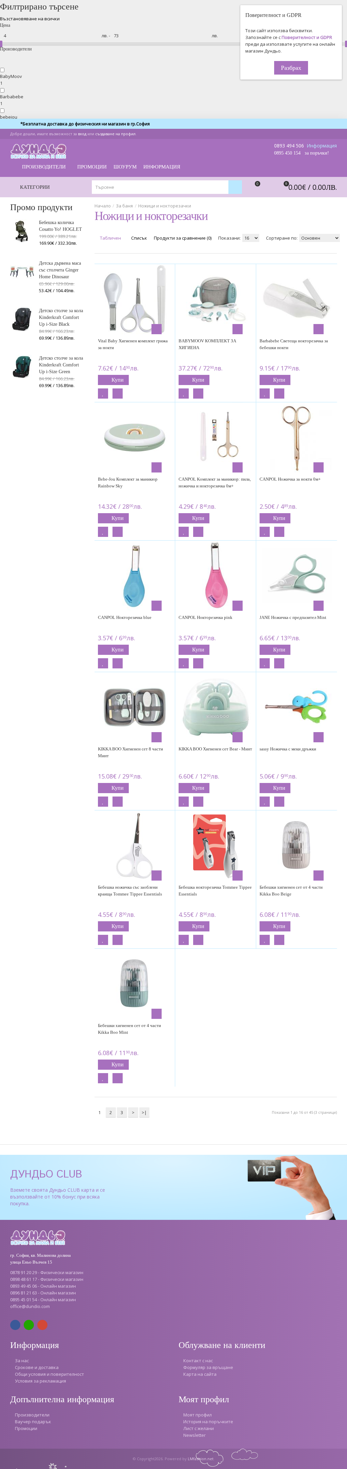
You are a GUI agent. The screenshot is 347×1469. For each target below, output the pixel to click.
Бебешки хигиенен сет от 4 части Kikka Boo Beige (291, 891)
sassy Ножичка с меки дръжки (288, 748)
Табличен (110, 238)
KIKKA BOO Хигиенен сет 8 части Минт (130, 752)
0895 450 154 (287, 153)
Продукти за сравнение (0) (182, 238)
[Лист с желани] (103, 393)
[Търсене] (235, 187)
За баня (124, 206)
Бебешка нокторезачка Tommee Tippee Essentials (215, 891)
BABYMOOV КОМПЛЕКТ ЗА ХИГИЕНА (207, 344)
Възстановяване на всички (30, 19)
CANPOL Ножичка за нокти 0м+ (290, 479)
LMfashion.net (200, 1458)
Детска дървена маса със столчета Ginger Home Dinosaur (60, 270)
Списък (138, 238)
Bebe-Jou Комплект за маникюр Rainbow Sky (128, 482)
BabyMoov (11, 76)
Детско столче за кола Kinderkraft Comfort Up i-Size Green (61, 365)
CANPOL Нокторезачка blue (124, 617)
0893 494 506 (289, 145)
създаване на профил (115, 133)
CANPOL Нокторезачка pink (205, 617)
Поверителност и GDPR (307, 37)
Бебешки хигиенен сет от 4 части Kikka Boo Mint (129, 1029)
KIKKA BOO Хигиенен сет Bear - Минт (215, 748)
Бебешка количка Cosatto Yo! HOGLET (60, 226)
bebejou (8, 117)
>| (144, 1112)
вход (82, 133)
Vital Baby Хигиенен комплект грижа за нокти (133, 344)
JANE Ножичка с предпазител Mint (293, 617)
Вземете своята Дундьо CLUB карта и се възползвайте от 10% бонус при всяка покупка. (57, 1197)
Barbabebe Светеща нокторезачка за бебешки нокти (294, 344)
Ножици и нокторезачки (164, 206)
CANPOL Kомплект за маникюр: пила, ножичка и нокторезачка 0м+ (215, 482)
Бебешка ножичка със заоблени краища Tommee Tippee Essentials (130, 891)
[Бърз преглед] (156, 329)
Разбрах (291, 67)
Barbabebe (11, 97)
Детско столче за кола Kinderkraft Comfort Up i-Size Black (61, 317)
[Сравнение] (118, 393)
